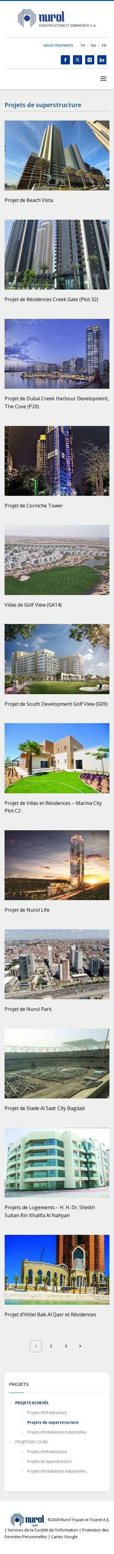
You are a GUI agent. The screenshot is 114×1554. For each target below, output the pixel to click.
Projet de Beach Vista (29, 200)
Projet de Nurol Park (28, 1009)
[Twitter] (77, 59)
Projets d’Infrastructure (47, 1412)
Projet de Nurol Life (27, 910)
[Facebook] (65, 59)
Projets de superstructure (52, 1422)
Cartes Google (64, 1536)
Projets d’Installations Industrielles (56, 1432)
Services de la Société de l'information (43, 1530)
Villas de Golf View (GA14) (33, 604)
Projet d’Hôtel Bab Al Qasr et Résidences (50, 1314)
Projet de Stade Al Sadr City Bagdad (45, 1108)
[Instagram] (89, 59)
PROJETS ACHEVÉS (31, 1402)
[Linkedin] (101, 59)
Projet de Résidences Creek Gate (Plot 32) (51, 299)
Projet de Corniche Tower (34, 505)
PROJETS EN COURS (31, 1441)
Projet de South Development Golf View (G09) (56, 704)
